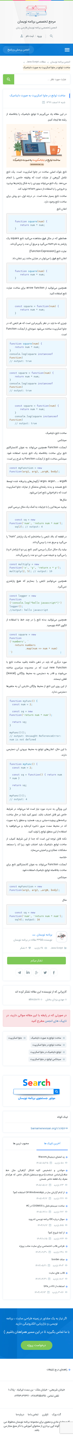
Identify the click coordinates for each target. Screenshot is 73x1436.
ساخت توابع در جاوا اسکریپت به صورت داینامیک (37, 95)
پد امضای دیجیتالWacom (51, 1157)
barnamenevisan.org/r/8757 (48, 1128)
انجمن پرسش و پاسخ (18, 50)
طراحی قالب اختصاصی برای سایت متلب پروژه (42, 1246)
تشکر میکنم (36, 961)
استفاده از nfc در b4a (54, 1286)
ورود (39, 36)
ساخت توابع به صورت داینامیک (46, 1038)
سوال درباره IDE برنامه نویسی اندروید (46, 1219)
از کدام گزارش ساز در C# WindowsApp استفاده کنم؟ (39, 1192)
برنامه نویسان (44, 934)
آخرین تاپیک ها (52, 1143)
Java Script (57, 948)
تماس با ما (33, 1414)
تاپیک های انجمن (56, 1021)
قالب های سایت (57, 1273)
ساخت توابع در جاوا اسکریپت (46, 1045)
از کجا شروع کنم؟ (56, 1233)
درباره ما (20, 1414)
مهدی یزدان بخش (54, 999)
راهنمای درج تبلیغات (57, 1369)
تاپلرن (45, 1414)
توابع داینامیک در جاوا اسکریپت (45, 1052)
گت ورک (56, 1414)
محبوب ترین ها (21, 1143)
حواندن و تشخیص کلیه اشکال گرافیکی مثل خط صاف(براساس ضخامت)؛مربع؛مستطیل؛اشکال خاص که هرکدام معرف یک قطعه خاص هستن (36, 1174)
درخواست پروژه (36, 1345)
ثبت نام (30, 36)
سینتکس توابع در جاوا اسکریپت (45, 1059)
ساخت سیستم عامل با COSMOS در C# (45, 1206)
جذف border (58, 1259)
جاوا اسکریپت (15, 1038)
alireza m (34, 999)
